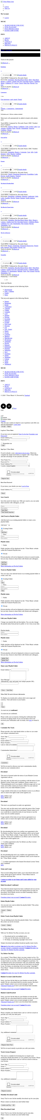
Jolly (32, 152)
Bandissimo (3, 66)
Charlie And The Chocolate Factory (22, 81)
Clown (21, 83)
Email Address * (6, 670)
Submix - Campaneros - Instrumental (12, 108)
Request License (6, 1091)
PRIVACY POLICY (11, 45)
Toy (36, 83)
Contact (3, 421)
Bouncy (3, 81)
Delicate (24, 196)
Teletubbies (4, 225)
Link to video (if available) (9, 745)
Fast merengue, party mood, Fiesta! (11, 99)
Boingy (7, 301)
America (10, 126)
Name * (3, 738)
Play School (24, 223)
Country (3, 466)
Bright (6, 305)
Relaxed (7, 345)
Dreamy (7, 315)
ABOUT (7, 38)
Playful (32, 83)
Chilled (7, 310)
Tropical (31, 128)
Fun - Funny (8, 329)
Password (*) (5, 440)
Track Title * (4, 736)
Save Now (4, 510)
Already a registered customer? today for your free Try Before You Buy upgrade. (19, 949)
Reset (3, 493)
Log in (7, 6)
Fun (6, 327)
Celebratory (8, 307)
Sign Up (7, 8)
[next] (14, 408)
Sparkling (7, 354)
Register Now (5, 478)
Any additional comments (8, 1032)
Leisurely (7, 334)
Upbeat (7, 359)
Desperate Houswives (19, 174)
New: (4, 534)
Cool (6, 313)
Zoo (2, 85)
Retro (6, 295)
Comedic (7, 312)
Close (3, 690)
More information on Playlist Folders (12, 566)
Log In (7, 18)
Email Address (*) (6, 438)
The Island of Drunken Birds (7, 183)
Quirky (7, 293)
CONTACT (8, 42)
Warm (6, 361)
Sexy (6, 352)
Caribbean (21, 126)
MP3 (2, 796)
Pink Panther (13, 247)
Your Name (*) (5, 460)
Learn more (17, 424)
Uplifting (3, 130)
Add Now (4, 532)
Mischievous (8, 338)
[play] (3, 408)
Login (3, 445)
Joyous (7, 333)
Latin (35, 126)
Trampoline (3, 254)
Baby (30, 80)
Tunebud (27, 395)
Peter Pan (26, 83)
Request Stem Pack (7, 1045)
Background (8, 289)
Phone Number (5, 743)
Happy (7, 331)
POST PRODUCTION (12, 29)
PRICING (8, 43)
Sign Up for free (24, 434)
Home (2, 50)
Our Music (9, 50)
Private (5, 554)
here (30, 720)
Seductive (7, 350)
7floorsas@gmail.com (7, 985)
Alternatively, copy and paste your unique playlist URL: (17, 681)
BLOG (7, 40)
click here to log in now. (22, 453)
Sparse (7, 355)
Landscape (31, 196)
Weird (6, 362)
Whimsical (8, 364)
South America (10, 176)
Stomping (7, 357)
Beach (15, 126)
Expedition (30, 174)
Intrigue (6, 247)
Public (5, 545)
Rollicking (8, 347)
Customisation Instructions (9, 750)
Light (2, 198)
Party (13, 128)
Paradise (9, 128)
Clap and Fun (4, 137)
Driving (7, 317)
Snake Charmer (20, 198)
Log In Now (25, 486)
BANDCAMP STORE (12, 30)
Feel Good (8, 324)
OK (13, 1105)
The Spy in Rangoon (5, 232)
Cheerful (7, 308)
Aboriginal (11, 196)
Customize (4, 762)
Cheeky (10, 174)
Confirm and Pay (6, 1105)
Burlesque (16, 246)
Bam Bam (36, 80)
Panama (3, 161)
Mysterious (8, 340)
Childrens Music (34, 222)
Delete (9, 910)
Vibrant (9, 130)
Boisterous (8, 303)
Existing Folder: (8, 528)
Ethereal (7, 320)
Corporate (23, 152)
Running (7, 348)
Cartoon (8, 81)
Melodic (20, 271)
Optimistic (8, 341)
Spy (24, 247)
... (1, 70)
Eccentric (7, 319)
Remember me (7, 443)
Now (3, 582)
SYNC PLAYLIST (10, 27)
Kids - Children (9, 291)
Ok (2, 724)
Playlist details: (5, 630)
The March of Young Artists (7, 207)
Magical (7, 336)
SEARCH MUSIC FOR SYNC (14, 25)
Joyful (31, 126)
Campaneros (4, 92)
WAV (2, 797)
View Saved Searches (8, 512)
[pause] (9, 408)
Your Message (5, 680)
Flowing (7, 326)
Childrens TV (9, 83)
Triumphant (24, 128)
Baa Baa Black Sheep (21, 80)
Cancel (3, 910)
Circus (16, 83)
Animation (11, 80)
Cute (28, 152)
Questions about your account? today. (16, 897)
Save (3, 707)
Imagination (16, 223)
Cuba (26, 126)
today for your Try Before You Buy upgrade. (18, 973)
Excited (7, 322)
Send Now (9, 690)
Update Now (5, 658)
